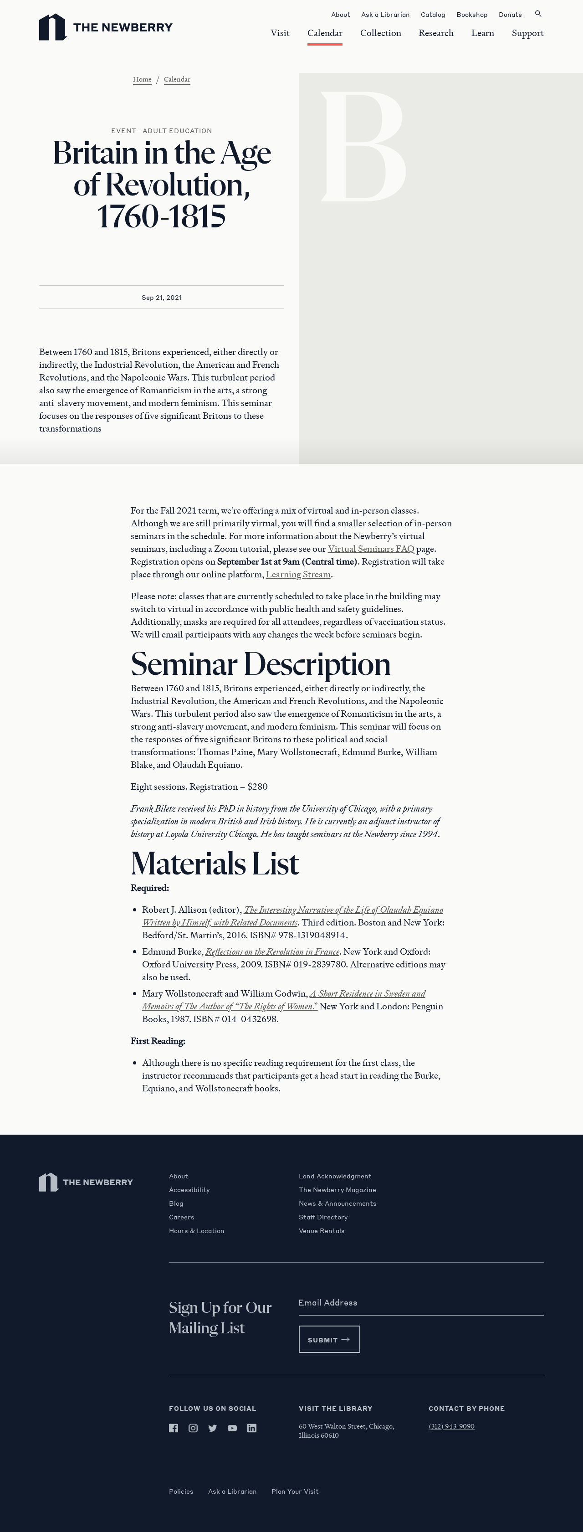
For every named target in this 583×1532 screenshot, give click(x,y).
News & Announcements (338, 1203)
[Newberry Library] (86, 1196)
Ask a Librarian (232, 1491)
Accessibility (189, 1189)
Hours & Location (197, 1230)
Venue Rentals (322, 1230)
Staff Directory (323, 1217)
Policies (181, 1491)
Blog (176, 1203)
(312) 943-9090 (452, 1425)
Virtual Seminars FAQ (371, 549)
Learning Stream (298, 574)
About (178, 1176)
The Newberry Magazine (337, 1189)
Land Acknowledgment (335, 1176)
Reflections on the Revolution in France (272, 951)
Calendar (177, 78)
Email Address (328, 1302)
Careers (181, 1217)
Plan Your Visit (295, 1491)
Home (142, 78)
